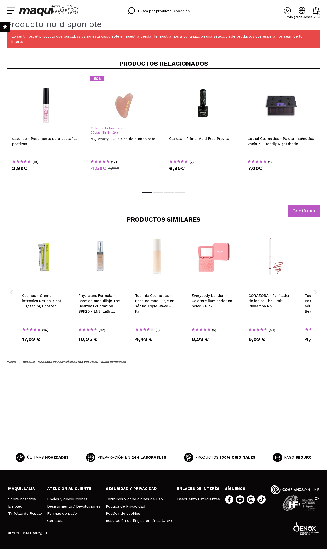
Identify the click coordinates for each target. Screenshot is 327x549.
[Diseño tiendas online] (306, 528)
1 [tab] (147, 192)
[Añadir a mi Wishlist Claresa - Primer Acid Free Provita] (203, 80)
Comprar (46, 176)
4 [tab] (180, 192)
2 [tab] (158, 192)
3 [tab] (169, 192)
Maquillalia (21, 488)
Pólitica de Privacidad (125, 506)
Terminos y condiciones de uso (134, 499)
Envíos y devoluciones (67, 499)
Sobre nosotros (22, 499)
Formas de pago (62, 513)
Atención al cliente (69, 488)
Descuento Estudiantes (198, 499)
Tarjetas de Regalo (25, 513)
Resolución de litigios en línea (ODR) (139, 521)
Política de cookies (123, 513)
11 (102, 132)
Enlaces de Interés (198, 488)
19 (108, 132)
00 (93, 132)
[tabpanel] (46, 129)
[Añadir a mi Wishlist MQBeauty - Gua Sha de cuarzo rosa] (124, 80)
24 (115, 132)
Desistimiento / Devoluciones (74, 506)
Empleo (15, 506)
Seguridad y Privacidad (131, 488)
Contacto (55, 521)
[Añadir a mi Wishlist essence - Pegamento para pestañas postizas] (46, 80)
